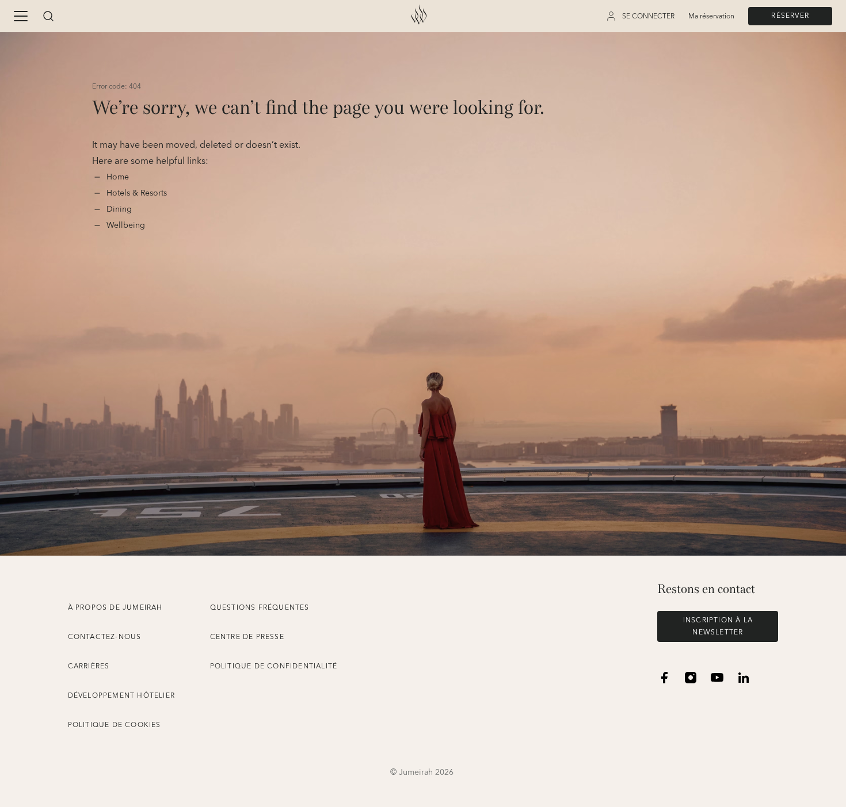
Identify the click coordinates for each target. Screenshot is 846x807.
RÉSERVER (790, 16)
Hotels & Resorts (136, 193)
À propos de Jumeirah (115, 608)
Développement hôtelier (121, 696)
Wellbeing (125, 225)
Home (118, 177)
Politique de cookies (114, 725)
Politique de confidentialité (274, 666)
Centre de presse (247, 637)
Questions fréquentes (260, 608)
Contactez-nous (105, 637)
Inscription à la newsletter (718, 626)
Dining (120, 209)
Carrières (89, 666)
